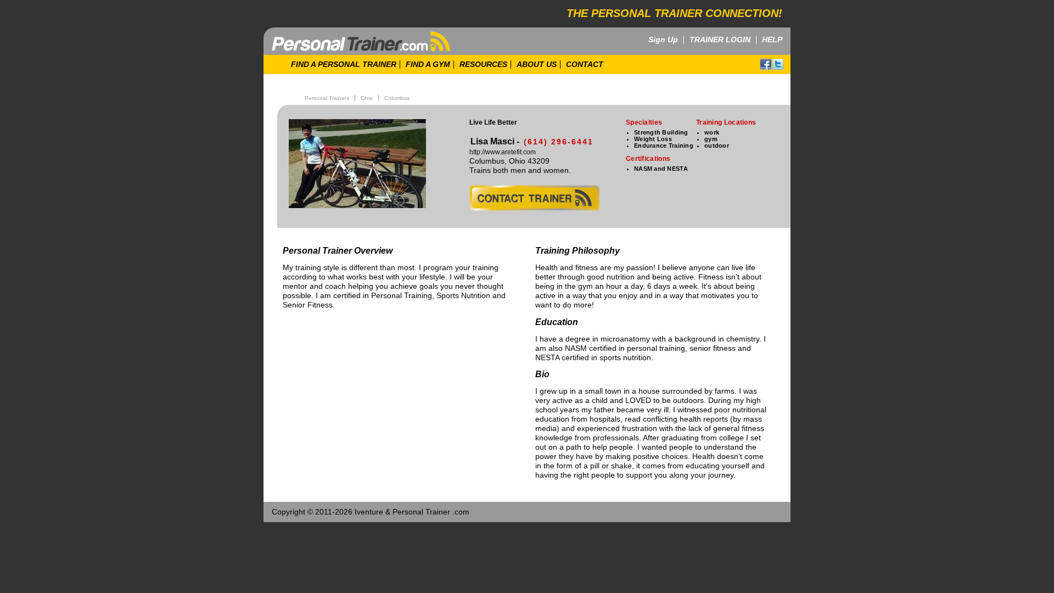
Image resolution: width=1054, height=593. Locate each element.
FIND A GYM (428, 64)
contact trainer (534, 198)
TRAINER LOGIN (719, 40)
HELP (772, 40)
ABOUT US (537, 64)
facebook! (765, 64)
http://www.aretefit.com (502, 152)
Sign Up (663, 40)
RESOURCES (483, 64)
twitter (777, 64)
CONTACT (584, 64)
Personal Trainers (327, 98)
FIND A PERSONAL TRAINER (343, 64)
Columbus (397, 98)
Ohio (367, 98)
